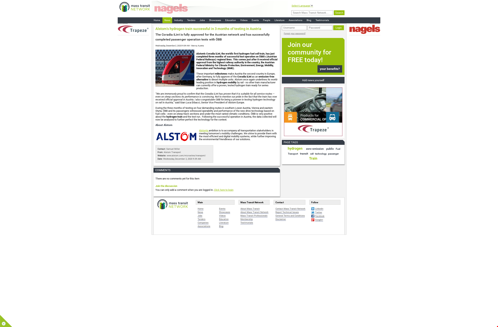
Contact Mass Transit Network (290, 208)
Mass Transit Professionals (253, 215)
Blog (309, 20)
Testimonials (322, 20)
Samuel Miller (173, 149)
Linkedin (319, 208)
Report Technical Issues (287, 212)
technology (321, 153)
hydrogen (295, 148)
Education (230, 20)
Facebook (319, 216)
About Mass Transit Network (254, 212)
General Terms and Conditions (290, 215)
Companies (203, 223)
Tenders (191, 20)
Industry (178, 20)
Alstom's (204, 130)
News (167, 20)
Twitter (318, 212)
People (266, 20)
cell (312, 153)
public (330, 148)
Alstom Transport (172, 152)
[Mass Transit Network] (134, 6)
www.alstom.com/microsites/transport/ (186, 155)
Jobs (202, 20)
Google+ (319, 220)
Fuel (338, 149)
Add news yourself (313, 80)
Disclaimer (280, 219)
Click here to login (223, 189)
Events (255, 20)
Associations (295, 20)
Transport (293, 153)
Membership (246, 219)
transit (304, 153)
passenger (333, 153)
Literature (279, 20)
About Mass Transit (250, 208)
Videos (243, 20)
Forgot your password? (295, 33)
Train (313, 158)
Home (157, 20)
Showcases (215, 20)
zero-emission (315, 148)
